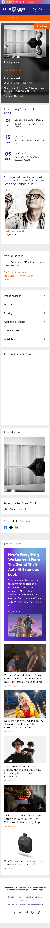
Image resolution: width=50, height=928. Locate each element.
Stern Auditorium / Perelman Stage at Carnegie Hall (24, 89)
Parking (8, 313)
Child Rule (10, 339)
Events (15, 18)
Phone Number (12, 296)
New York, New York (13, 96)
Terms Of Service (33, 897)
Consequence (3, 2)
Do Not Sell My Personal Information (25, 904)
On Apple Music (18, 509)
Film (18, 2)
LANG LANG (21, 136)
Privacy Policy (15, 897)
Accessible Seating (14, 322)
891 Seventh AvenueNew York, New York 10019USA (18, 276)
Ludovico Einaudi (14, 231)
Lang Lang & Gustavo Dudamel (30, 120)
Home (4, 18)
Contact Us (25, 901)
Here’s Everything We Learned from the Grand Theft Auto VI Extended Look (24, 565)
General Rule (11, 330)
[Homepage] (15, 10)
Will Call (8, 304)
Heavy (31, 2)
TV (24, 2)
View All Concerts (12, 70)
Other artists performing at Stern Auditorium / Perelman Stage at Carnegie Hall (24, 180)
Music (10, 2)
